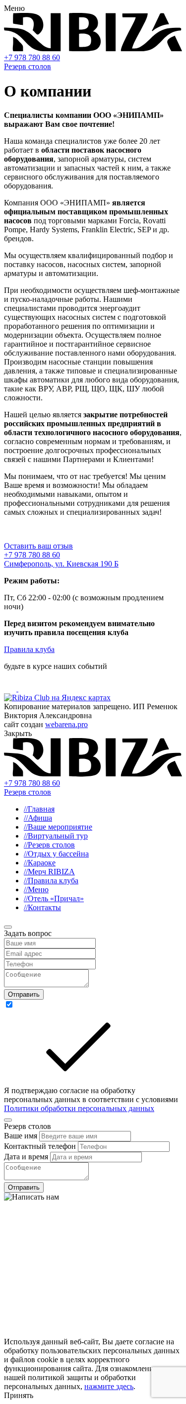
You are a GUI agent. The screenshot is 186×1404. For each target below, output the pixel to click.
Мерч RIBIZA (49, 871)
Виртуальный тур (56, 836)
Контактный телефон (41, 1146)
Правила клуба (29, 649)
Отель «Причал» (54, 898)
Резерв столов (27, 66)
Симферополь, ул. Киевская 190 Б (61, 564)
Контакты (42, 907)
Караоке (40, 862)
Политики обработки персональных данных (79, 1108)
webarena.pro (66, 724)
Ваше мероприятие (58, 827)
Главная (39, 809)
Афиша (38, 818)
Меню (36, 889)
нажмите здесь (108, 1386)
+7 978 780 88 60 (32, 57)
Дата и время (27, 1156)
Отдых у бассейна (56, 853)
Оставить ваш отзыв (38, 546)
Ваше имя (21, 1135)
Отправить (24, 994)
